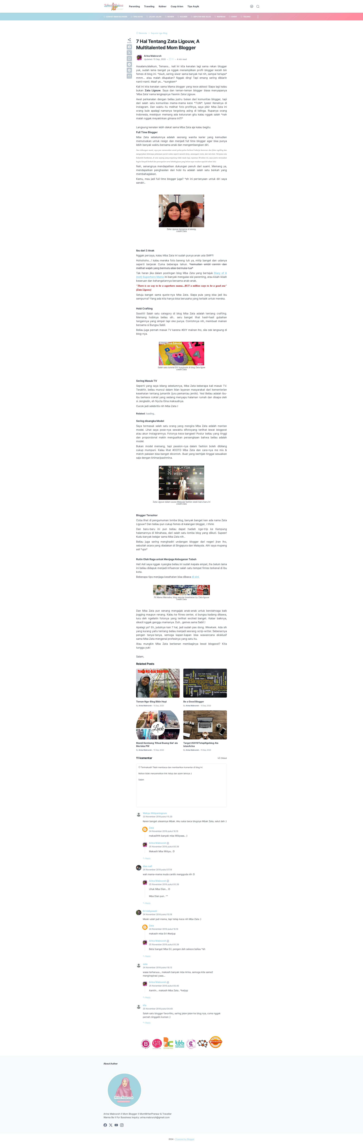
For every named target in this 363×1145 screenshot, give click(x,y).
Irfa (144, 1005)
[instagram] (122, 1125)
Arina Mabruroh (157, 843)
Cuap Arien (177, 6)
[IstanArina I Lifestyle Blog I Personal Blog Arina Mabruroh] (114, 6)
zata (145, 964)
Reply (148, 858)
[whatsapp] (129, 58)
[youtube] (116, 1125)
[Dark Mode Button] (251, 6)
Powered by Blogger (184, 1139)
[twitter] (129, 52)
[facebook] (129, 46)
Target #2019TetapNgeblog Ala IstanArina (200, 744)
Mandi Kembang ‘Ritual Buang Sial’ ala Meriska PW (157, 744)
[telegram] (129, 64)
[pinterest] (129, 70)
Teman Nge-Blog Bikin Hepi (151, 701)
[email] (129, 76)
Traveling (149, 6)
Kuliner (162, 6)
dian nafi (147, 866)
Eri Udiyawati (150, 911)
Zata (151, 827)
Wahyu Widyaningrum (155, 813)
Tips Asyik (193, 6)
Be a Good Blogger (193, 701)
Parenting (134, 6)
